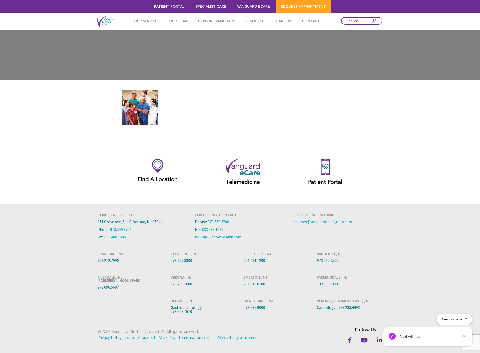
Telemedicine (243, 182)
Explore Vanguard (217, 21)
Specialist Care (211, 6)
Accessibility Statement (238, 337)
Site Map (159, 337)
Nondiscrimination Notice (192, 337)
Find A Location (158, 179)
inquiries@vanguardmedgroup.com (322, 221)
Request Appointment (303, 6)
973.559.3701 (121, 229)
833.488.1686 (115, 237)
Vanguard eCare (253, 6)
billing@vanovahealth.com (218, 237)
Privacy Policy (110, 337)
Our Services (147, 21)
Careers (284, 21)
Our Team (178, 21)
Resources (256, 21)
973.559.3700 (218, 221)
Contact (311, 21)
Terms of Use (136, 337)
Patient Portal (169, 6)
